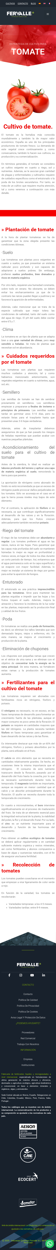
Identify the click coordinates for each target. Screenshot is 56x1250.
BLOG (33, 3)
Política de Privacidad (28, 1005)
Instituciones (28, 1065)
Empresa (28, 1059)
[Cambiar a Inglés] (44, 3)
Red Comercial (28, 1038)
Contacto (28, 994)
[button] (49, 1243)
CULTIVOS (10, 3)
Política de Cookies (28, 1011)
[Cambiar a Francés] (49, 3)
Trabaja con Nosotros (28, 1044)
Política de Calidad (28, 1000)
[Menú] (48, 14)
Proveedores (28, 1032)
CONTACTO (23, 3)
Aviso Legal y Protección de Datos (28, 1017)
